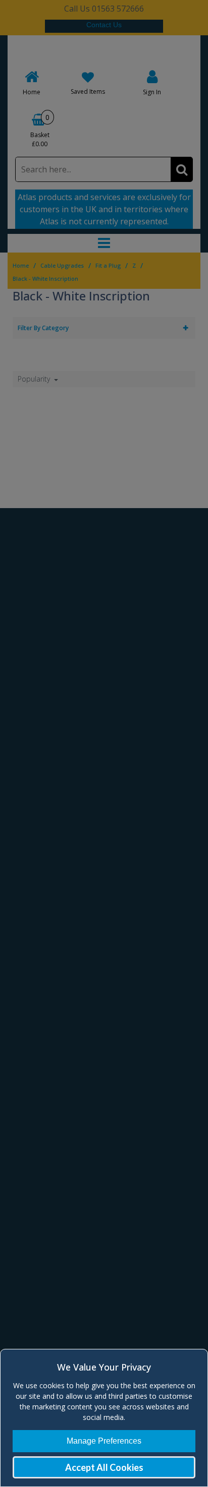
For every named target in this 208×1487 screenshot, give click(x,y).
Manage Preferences (104, 1441)
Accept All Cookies (104, 1467)
